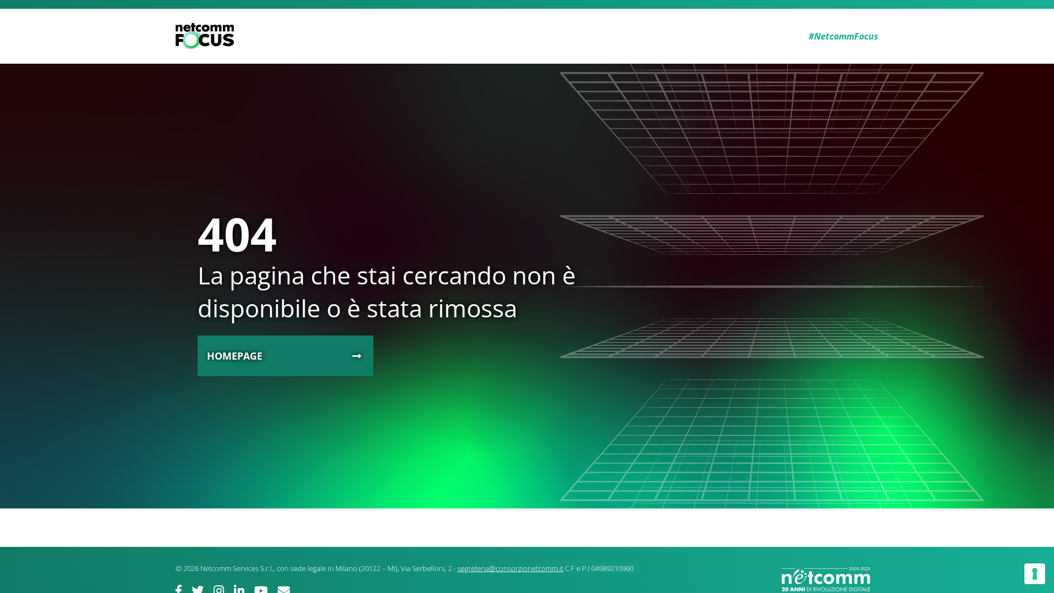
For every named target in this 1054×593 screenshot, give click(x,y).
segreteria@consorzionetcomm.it (510, 568)
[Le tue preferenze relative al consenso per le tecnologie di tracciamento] (1034, 573)
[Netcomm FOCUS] (207, 36)
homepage (234, 355)
